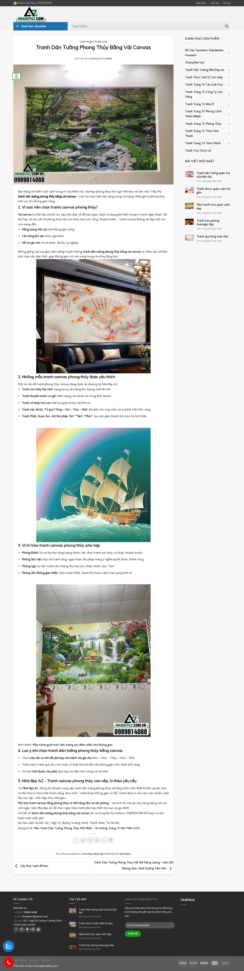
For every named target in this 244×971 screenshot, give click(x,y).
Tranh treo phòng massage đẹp (208, 222)
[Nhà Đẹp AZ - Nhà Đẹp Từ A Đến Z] (42, 14)
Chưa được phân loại (93, 41)
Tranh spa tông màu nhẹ (212, 236)
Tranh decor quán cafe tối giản (213, 190)
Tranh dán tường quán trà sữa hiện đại (213, 174)
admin (108, 58)
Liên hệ (215, 3)
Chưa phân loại (194, 62)
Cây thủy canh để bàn (33, 866)
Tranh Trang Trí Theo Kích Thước (202, 133)
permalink (125, 853)
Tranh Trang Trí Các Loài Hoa (204, 84)
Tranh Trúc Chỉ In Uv (198, 150)
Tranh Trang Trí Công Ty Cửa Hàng (203, 94)
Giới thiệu (201, 3)
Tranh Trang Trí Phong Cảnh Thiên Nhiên (203, 113)
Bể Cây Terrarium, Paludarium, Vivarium (204, 52)
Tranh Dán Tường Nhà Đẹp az (204, 70)
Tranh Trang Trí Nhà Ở (199, 104)
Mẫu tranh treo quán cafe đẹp (213, 206)
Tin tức (227, 3)
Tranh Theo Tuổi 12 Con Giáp (204, 77)
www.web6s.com (48, 965)
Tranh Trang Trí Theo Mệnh (203, 143)
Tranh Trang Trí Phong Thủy (203, 123)
